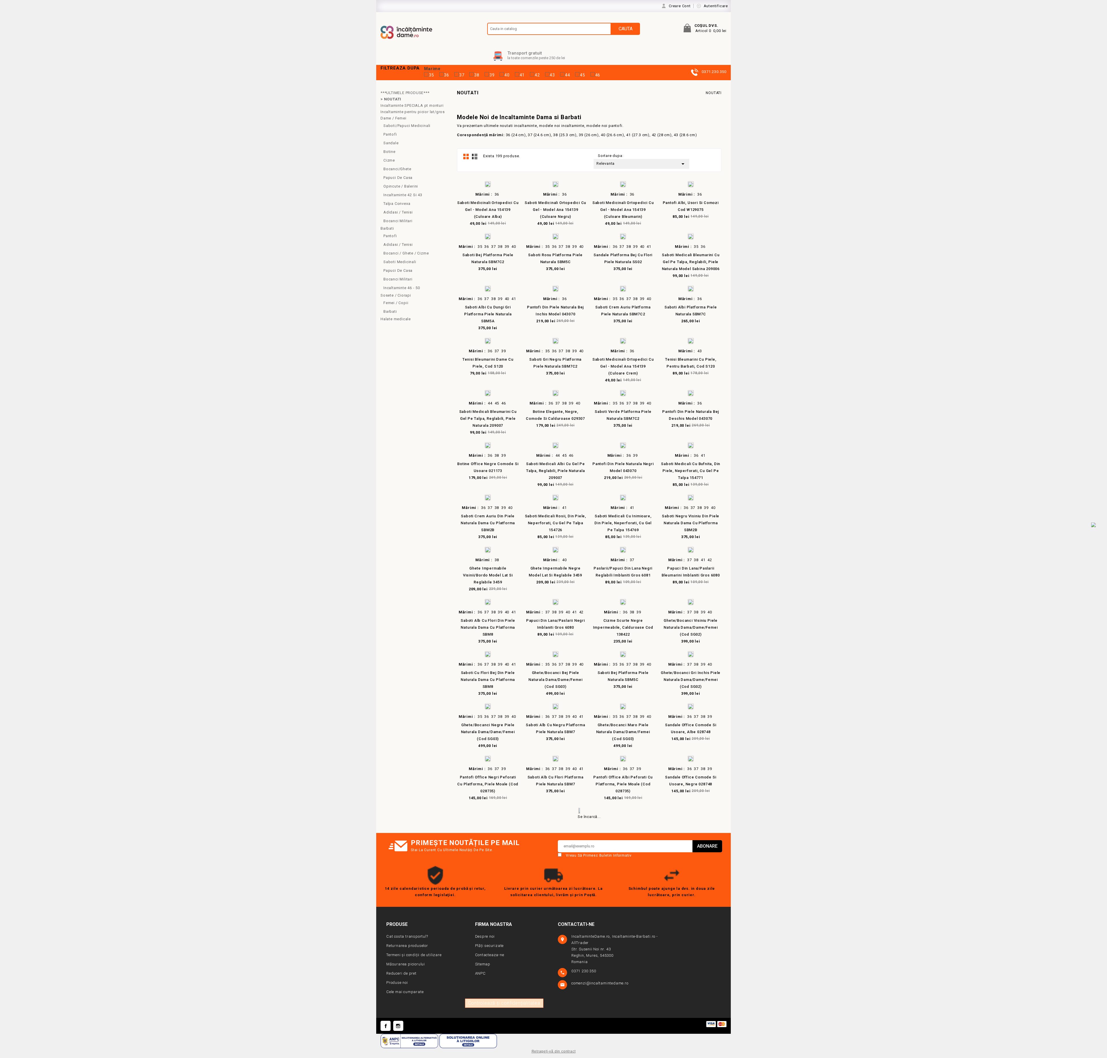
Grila (466, 156)
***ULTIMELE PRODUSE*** (405, 93)
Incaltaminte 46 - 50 (401, 288)
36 (446, 75)
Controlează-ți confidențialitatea (504, 1003)
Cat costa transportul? (407, 936)
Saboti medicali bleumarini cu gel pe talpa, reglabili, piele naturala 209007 (488, 418)
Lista (474, 156)
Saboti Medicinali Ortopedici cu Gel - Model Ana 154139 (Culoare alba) (488, 210)
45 (582, 75)
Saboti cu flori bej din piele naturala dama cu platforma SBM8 (488, 680)
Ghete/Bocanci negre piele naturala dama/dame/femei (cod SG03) (488, 732)
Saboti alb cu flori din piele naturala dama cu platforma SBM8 (488, 627)
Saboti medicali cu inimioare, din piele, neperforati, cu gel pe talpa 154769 (623, 523)
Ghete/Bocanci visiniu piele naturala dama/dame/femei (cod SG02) (691, 627)
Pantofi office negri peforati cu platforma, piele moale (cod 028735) (487, 784)
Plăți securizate (489, 945)
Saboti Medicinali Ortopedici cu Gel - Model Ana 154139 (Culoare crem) (623, 366)
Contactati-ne (576, 924)
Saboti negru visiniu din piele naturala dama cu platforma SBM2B (690, 523)
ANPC (480, 973)
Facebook (386, 1026)
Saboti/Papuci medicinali (406, 125)
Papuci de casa (398, 177)
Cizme (389, 160)
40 (507, 75)
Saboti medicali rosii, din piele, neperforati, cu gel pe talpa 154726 (555, 523)
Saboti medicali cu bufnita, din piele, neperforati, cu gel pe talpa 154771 (690, 471)
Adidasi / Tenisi (398, 212)
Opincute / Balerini (400, 186)
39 (492, 75)
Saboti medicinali (399, 262)
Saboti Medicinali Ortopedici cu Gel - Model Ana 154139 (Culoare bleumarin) (623, 210)
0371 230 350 (584, 971)
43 (552, 75)
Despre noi (485, 936)
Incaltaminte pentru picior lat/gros (413, 112)
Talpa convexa (396, 203)
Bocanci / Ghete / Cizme (406, 253)
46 (597, 75)
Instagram (398, 1026)
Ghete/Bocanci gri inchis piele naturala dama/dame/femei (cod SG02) (690, 680)
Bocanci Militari (398, 221)
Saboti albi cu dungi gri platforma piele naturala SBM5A (487, 314)
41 (522, 75)
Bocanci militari (398, 279)
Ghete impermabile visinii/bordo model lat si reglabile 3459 (488, 575)
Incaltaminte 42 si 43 (402, 195)
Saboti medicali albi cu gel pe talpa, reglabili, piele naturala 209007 (555, 471)
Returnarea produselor (407, 945)
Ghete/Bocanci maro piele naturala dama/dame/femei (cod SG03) (623, 732)
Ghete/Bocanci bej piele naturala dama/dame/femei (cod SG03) (555, 680)
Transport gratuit (524, 53)
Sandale (391, 143)
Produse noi (397, 982)
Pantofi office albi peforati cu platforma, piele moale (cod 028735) (623, 784)
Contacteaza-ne (489, 955)
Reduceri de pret (401, 973)
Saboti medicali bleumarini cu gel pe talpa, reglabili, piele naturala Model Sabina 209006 (691, 262)
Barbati (387, 228)
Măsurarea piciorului (405, 964)
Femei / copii (395, 303)
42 (537, 75)
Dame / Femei (393, 118)
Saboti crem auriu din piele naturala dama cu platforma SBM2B (488, 523)
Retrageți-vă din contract (554, 1051)
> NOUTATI (391, 99)
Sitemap (483, 964)
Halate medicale (396, 319)
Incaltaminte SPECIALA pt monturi (412, 105)
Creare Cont (680, 6)
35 (431, 75)
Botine (389, 151)
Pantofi (390, 134)
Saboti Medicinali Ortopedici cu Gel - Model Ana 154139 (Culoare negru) (555, 210)
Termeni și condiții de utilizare (414, 955)
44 (567, 75)
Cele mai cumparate (404, 992)
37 (461, 75)
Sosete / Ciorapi (396, 295)
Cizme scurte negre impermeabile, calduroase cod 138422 (623, 627)
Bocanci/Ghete (397, 169)
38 (476, 75)
